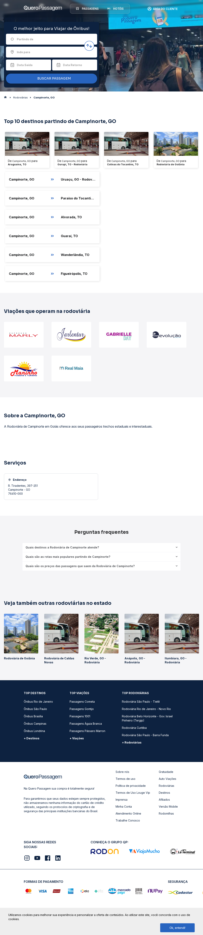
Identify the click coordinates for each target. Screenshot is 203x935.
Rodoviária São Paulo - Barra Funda (145, 735)
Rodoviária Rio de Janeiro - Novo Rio (146, 709)
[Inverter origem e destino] (89, 46)
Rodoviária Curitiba (134, 727)
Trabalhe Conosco (128, 820)
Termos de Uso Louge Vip (133, 792)
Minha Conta (124, 806)
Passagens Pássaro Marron (87, 731)
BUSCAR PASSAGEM (53, 78)
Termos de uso (125, 778)
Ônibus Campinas (35, 723)
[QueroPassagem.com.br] (7, 98)
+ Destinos (31, 738)
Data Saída (25, 65)
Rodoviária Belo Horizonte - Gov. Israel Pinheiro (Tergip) (147, 718)
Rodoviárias (166, 785)
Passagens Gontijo (82, 709)
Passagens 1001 (80, 716)
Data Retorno (72, 65)
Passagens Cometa (82, 701)
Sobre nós (122, 771)
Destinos (164, 792)
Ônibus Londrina (34, 731)
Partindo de (25, 39)
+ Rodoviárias (132, 742)
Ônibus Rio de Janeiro (38, 701)
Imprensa (121, 799)
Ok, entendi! (177, 927)
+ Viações (77, 738)
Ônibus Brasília (33, 716)
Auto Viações (167, 778)
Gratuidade (166, 771)
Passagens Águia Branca (86, 723)
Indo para (23, 52)
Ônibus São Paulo (35, 709)
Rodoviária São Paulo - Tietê (141, 701)
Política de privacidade (131, 785)
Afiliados (164, 799)
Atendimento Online (128, 813)
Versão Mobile (168, 806)
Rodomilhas (166, 813)
